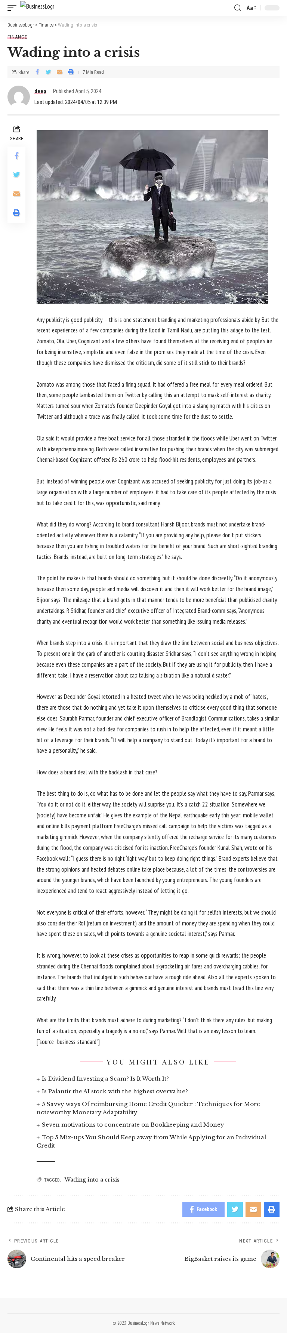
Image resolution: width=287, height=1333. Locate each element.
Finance (17, 36)
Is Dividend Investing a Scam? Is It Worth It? (105, 1078)
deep (40, 91)
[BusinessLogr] (37, 8)
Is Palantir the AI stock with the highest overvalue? (115, 1091)
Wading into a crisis (92, 1179)
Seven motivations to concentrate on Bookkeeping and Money (133, 1124)
